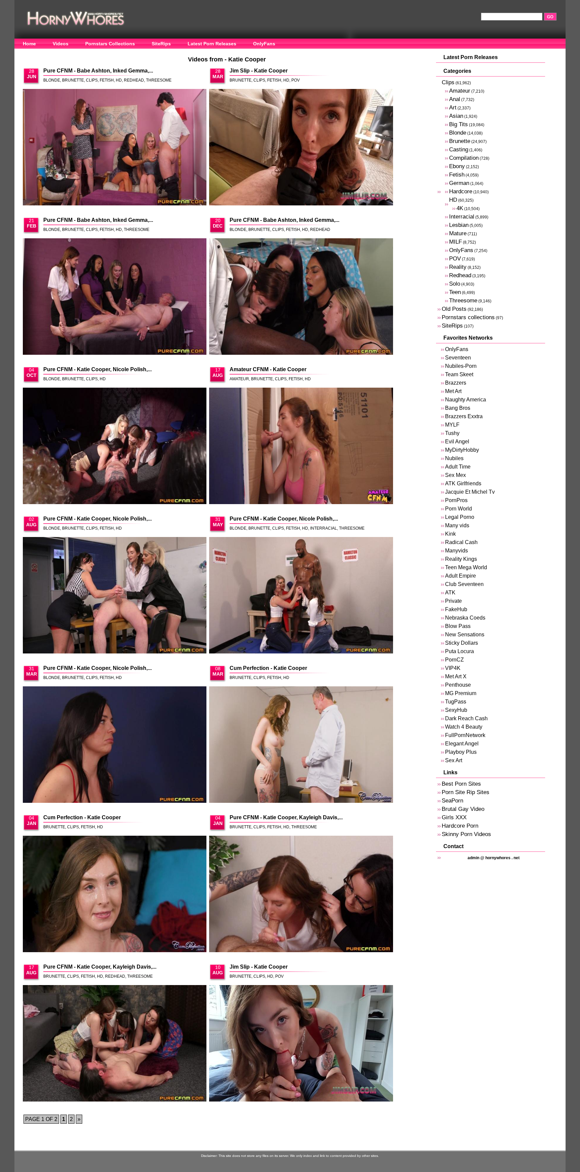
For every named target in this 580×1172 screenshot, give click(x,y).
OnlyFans (264, 43)
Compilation (464, 158)
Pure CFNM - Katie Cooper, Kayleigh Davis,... (286, 817)
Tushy (452, 433)
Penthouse (458, 685)
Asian (456, 116)
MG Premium (460, 693)
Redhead (134, 80)
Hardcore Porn (460, 826)
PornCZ (454, 660)
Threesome (159, 80)
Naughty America (465, 399)
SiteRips (161, 43)
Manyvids (456, 550)
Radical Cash (461, 542)
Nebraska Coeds (465, 618)
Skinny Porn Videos (466, 834)
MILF (455, 242)
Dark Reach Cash (466, 718)
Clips (92, 80)
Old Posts (454, 309)
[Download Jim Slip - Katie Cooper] (301, 147)
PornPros (456, 500)
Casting (458, 149)
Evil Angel (457, 441)
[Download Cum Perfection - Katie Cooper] (301, 745)
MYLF (452, 425)
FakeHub (456, 609)
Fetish (107, 80)
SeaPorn (452, 800)
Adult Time (458, 467)
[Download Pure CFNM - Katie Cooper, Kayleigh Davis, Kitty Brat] (301, 894)
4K (459, 208)
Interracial (323, 528)
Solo (454, 284)
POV (295, 80)
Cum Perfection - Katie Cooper (268, 668)
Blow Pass (458, 626)
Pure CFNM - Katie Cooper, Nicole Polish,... (97, 369)
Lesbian (459, 225)
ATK (450, 592)
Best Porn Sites (461, 784)
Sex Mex (455, 475)
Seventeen (458, 357)
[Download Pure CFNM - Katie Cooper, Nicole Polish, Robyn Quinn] (114, 446)
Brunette (73, 80)
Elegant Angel (462, 743)
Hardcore (460, 191)
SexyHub (456, 710)
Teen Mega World (466, 567)
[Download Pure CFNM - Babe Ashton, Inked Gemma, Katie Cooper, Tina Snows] (114, 147)
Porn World (458, 508)
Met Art (453, 391)
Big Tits (458, 124)
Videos (60, 43)
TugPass (455, 701)
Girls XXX (454, 817)
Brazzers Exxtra (464, 416)
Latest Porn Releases (212, 43)
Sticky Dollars (461, 643)
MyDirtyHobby (462, 450)
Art (452, 107)
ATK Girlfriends (463, 483)
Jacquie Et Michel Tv (470, 492)
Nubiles (454, 458)
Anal (454, 99)
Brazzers (455, 383)
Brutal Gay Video (463, 809)
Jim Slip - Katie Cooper (259, 71)
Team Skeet (459, 374)
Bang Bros (457, 408)
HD (119, 80)
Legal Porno (459, 517)
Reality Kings (461, 559)
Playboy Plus (461, 752)
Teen (455, 292)
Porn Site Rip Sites (465, 792)
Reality (458, 267)
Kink (450, 534)
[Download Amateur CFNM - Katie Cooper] (301, 446)
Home (29, 43)
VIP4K (453, 668)
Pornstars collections (468, 317)
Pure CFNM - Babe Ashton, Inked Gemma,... (98, 71)
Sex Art (453, 760)
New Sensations (464, 634)
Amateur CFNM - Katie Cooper (268, 369)
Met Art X (456, 676)
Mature (458, 233)
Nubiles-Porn (461, 366)
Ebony (457, 166)
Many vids (457, 525)
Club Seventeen (464, 584)
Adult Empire (460, 576)
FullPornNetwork (465, 735)
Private (453, 601)
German (459, 183)
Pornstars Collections (110, 43)
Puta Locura (459, 651)
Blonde (51, 80)
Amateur (239, 379)
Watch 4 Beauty (463, 727)
